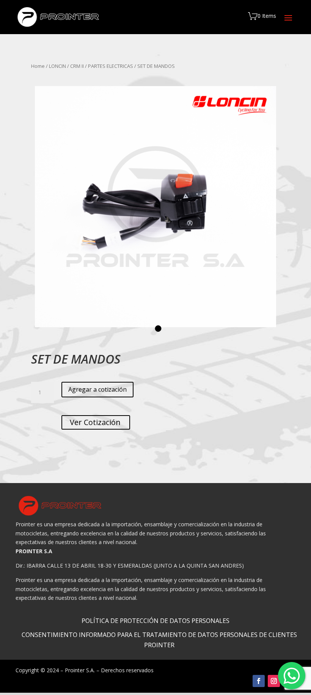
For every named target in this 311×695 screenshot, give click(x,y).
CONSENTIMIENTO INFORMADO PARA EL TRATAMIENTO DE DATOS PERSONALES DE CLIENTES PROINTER (159, 640)
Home (38, 66)
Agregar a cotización (97, 389)
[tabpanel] (155, 206)
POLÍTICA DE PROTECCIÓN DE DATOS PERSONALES (155, 621)
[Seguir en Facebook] (259, 681)
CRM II (77, 66)
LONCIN (57, 66)
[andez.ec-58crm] (155, 206)
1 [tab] (158, 328)
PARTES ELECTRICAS (110, 66)
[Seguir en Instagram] (274, 681)
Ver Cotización (96, 422)
